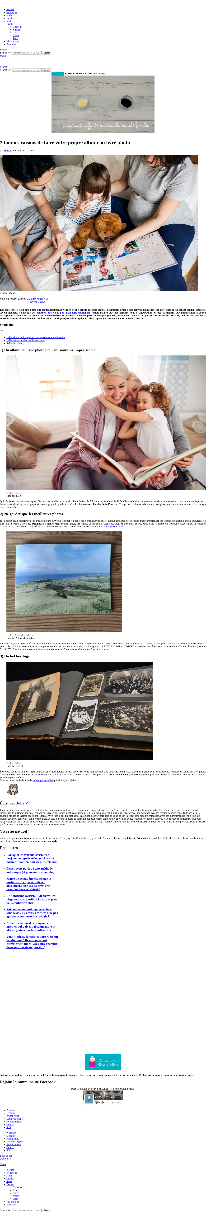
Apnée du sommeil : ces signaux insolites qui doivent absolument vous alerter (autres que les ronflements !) (31, 926)
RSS (8, 1127)
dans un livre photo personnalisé (106, 526)
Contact (10, 1124)
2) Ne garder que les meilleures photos (25, 340)
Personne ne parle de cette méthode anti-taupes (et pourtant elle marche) (30, 870)
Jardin (9, 15)
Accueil (10, 9)
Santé (9, 21)
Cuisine (10, 18)
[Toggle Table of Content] (2, 332)
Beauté (10, 23)
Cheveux (17, 26)
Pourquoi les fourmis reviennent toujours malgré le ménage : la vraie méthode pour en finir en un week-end (31, 858)
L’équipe (10, 1113)
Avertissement (13, 1121)
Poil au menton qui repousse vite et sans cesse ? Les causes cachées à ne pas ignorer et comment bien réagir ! (32, 913)
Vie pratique (12, 41)
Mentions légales (14, 1118)
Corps (16, 32)
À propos (11, 1110)
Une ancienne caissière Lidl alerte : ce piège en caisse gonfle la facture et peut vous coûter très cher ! (31, 899)
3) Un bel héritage (15, 343)
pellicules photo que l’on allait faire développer (63, 312)
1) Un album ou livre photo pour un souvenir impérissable (35, 337)
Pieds (15, 38)
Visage (16, 29)
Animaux (11, 44)
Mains (16, 35)
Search (46, 53)
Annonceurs (12, 1115)
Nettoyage (11, 12)
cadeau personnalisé (43, 780)
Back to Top (6, 1155)
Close (3, 1164)
